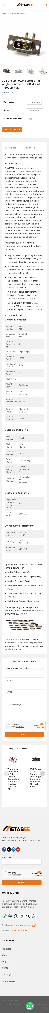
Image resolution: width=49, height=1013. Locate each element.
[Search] (46, 4)
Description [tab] (10, 147)
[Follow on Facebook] (4, 849)
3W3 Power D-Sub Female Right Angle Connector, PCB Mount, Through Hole (35, 778)
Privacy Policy (29, 1004)
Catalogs (6, 974)
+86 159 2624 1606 (18, 930)
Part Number (9, 102)
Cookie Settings (13, 1004)
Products (6, 949)
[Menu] (4, 4)
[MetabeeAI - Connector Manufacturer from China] (24, 4)
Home (4, 13)
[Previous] (6, 41)
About (5, 955)
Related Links (8, 981)
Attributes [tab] (29, 147)
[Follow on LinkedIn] (13, 849)
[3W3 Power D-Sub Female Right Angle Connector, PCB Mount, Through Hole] (36, 760)
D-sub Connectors (17, 13)
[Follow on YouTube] (18, 849)
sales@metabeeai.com (21, 925)
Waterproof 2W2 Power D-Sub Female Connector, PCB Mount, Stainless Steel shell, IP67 (13, 779)
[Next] (42, 41)
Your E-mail (7, 857)
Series (6, 110)
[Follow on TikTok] (9, 849)
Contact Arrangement (13, 118)
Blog (4, 961)
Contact (6, 968)
